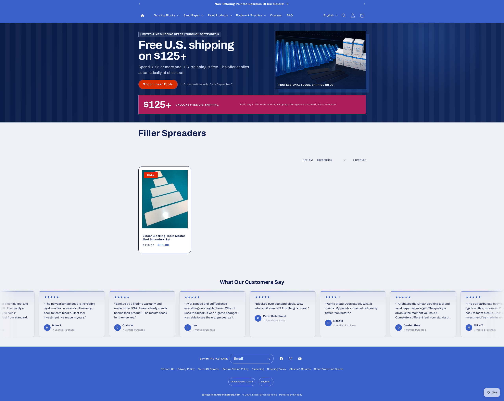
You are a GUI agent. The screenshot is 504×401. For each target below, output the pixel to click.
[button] (166, 15)
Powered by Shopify (290, 395)
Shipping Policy (276, 369)
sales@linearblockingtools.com (221, 395)
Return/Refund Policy (235, 369)
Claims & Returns (300, 369)
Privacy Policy (186, 369)
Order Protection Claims (329, 369)
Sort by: (308, 159)
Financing (258, 369)
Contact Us (167, 369)
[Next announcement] (364, 4)
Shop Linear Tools (158, 84)
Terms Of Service (208, 369)
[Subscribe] (268, 358)
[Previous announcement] (139, 4)
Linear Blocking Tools (264, 395)
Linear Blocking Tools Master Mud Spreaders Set (164, 237)
